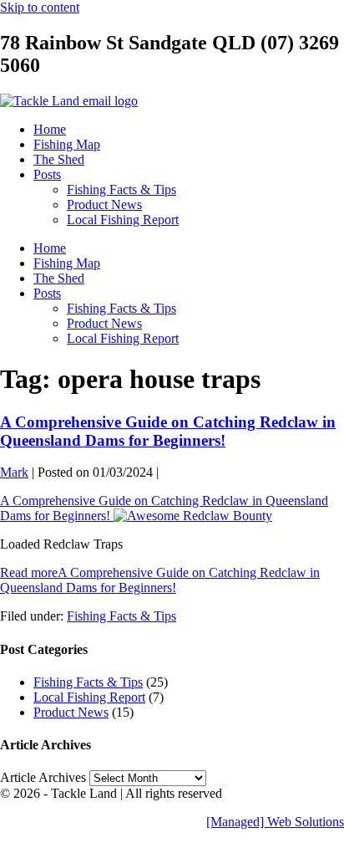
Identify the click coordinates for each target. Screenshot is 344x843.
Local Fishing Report (123, 219)
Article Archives (43, 777)
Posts (47, 174)
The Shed (58, 159)
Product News (104, 204)
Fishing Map (66, 144)
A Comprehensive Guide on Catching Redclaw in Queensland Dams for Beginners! (168, 431)
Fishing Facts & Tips (121, 189)
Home (49, 129)
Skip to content (39, 7)
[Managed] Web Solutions (275, 822)
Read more (160, 580)
